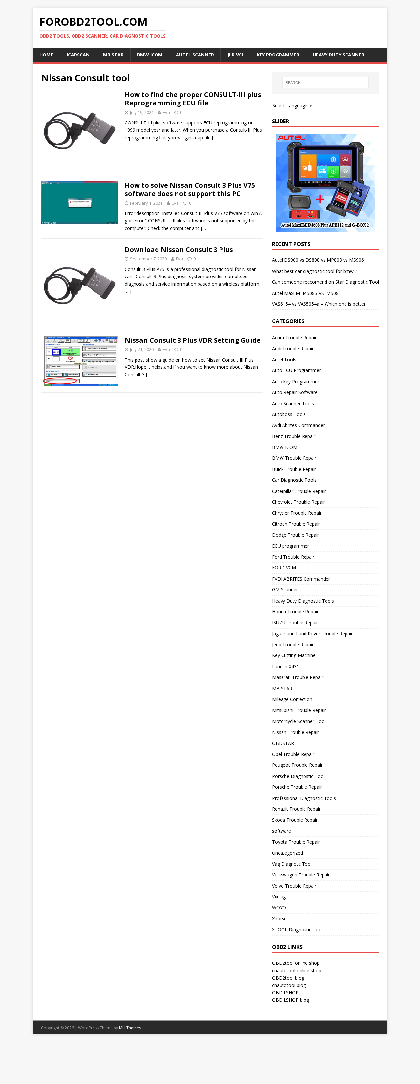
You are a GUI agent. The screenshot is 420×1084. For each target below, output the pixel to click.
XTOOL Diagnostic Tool (297, 929)
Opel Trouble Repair (293, 754)
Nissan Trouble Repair (295, 732)
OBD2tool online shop (296, 963)
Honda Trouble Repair (295, 611)
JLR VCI (235, 55)
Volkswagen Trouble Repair (301, 875)
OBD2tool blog (288, 978)
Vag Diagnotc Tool (292, 864)
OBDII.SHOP (285, 992)
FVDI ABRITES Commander (301, 579)
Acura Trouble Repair (294, 337)
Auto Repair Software (295, 392)
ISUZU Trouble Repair (295, 622)
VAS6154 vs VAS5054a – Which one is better (319, 304)
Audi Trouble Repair (293, 348)
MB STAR (282, 688)
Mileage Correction (292, 699)
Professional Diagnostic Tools (304, 798)
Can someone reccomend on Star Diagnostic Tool (325, 282)
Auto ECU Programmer (296, 370)
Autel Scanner (195, 55)
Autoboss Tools (289, 414)
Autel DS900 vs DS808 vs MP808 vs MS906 (318, 260)
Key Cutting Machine (294, 655)
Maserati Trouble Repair (297, 677)
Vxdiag (279, 897)
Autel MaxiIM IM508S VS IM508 (305, 293)
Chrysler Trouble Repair (297, 513)
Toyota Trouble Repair (296, 842)
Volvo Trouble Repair (294, 886)
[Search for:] (325, 82)
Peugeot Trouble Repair (297, 765)
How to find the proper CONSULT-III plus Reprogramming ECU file (193, 98)
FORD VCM (284, 567)
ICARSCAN (78, 55)
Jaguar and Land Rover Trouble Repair (312, 633)
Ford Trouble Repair (293, 557)
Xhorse (279, 919)
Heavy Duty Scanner (338, 55)
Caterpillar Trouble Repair (299, 491)
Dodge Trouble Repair (295, 535)
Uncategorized (287, 853)
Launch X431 (285, 666)
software (281, 831)
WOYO (279, 907)
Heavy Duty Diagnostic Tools (303, 601)
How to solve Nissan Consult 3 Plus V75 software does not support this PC (190, 189)
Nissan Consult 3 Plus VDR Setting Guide (193, 340)
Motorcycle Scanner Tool (299, 721)
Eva (166, 112)
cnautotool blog (289, 985)
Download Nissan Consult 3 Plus (179, 249)
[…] (215, 137)
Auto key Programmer (295, 381)
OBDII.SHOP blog (290, 1000)
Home (46, 55)
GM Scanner (285, 589)
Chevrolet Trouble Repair (298, 502)
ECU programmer (290, 546)
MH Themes (130, 1027)
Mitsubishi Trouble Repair (299, 710)
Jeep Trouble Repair (293, 644)
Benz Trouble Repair (293, 436)
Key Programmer (278, 55)
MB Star (113, 55)
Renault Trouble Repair (296, 809)
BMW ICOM (149, 55)
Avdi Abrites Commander (298, 425)
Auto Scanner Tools (293, 403)
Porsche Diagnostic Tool (298, 776)
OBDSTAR (283, 743)
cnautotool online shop (296, 970)
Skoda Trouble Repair (295, 820)
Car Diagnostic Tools (294, 480)
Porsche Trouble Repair (297, 787)
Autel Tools (284, 359)
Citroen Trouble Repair (296, 524)
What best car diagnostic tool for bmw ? (314, 271)
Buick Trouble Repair (294, 469)
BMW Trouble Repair (294, 458)
